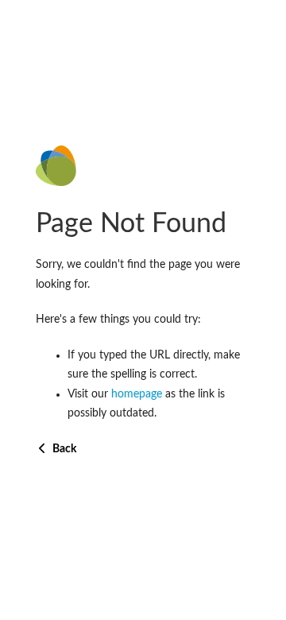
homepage (136, 394)
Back (63, 449)
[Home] (143, 165)
